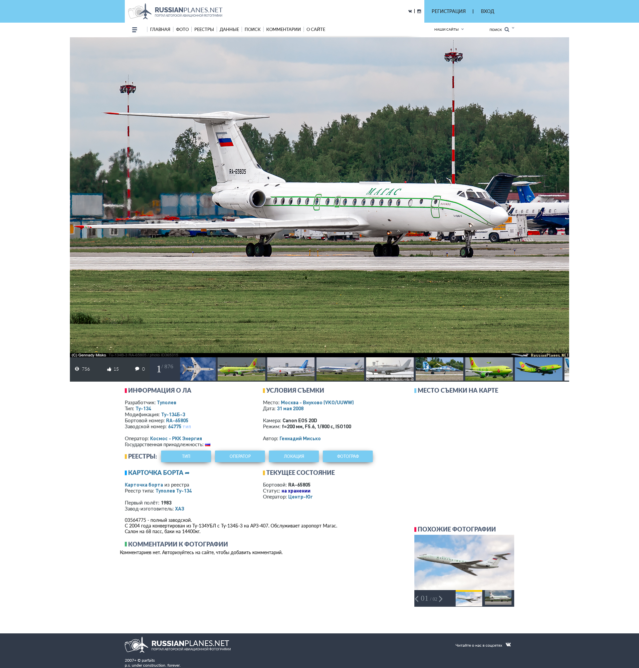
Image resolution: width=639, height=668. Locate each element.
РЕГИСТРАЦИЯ (449, 11)
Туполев (166, 402)
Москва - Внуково (317, 402)
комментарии (283, 29)
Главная (160, 29)
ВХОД (487, 11)
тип (186, 426)
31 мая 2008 (290, 408)
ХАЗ (179, 508)
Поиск (497, 30)
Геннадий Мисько (300, 438)
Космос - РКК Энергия (176, 438)
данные (229, 29)
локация (294, 456)
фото (182, 29)
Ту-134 (143, 408)
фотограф (348, 456)
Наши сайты (446, 29)
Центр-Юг (300, 497)
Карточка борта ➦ (159, 472)
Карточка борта (144, 485)
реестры (204, 29)
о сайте (316, 29)
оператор (240, 456)
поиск (253, 29)
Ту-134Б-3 (173, 414)
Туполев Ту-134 (173, 491)
